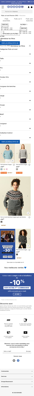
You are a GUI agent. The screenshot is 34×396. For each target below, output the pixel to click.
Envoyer (28, 351)
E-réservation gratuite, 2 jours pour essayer (25, 324)
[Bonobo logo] (15, 7)
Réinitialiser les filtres (8, 38)
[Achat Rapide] (12, 160)
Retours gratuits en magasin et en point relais (8, 325)
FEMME (5, 256)
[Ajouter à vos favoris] (14, 165)
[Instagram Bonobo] (14, 360)
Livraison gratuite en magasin (8, 337)
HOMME (10, 256)
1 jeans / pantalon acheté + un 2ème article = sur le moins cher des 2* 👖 (17, 2)
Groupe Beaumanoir (7, 381)
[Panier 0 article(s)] (31, 7)
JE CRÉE (17, 294)
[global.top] (32, 333)
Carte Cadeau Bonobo (25, 337)
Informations (5, 386)
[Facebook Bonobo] (18, 360)
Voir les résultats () (9, 43)
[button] (1, 153)
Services (3, 376)
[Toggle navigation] (2, 7)
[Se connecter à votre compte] (28, 7)
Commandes (5, 371)
